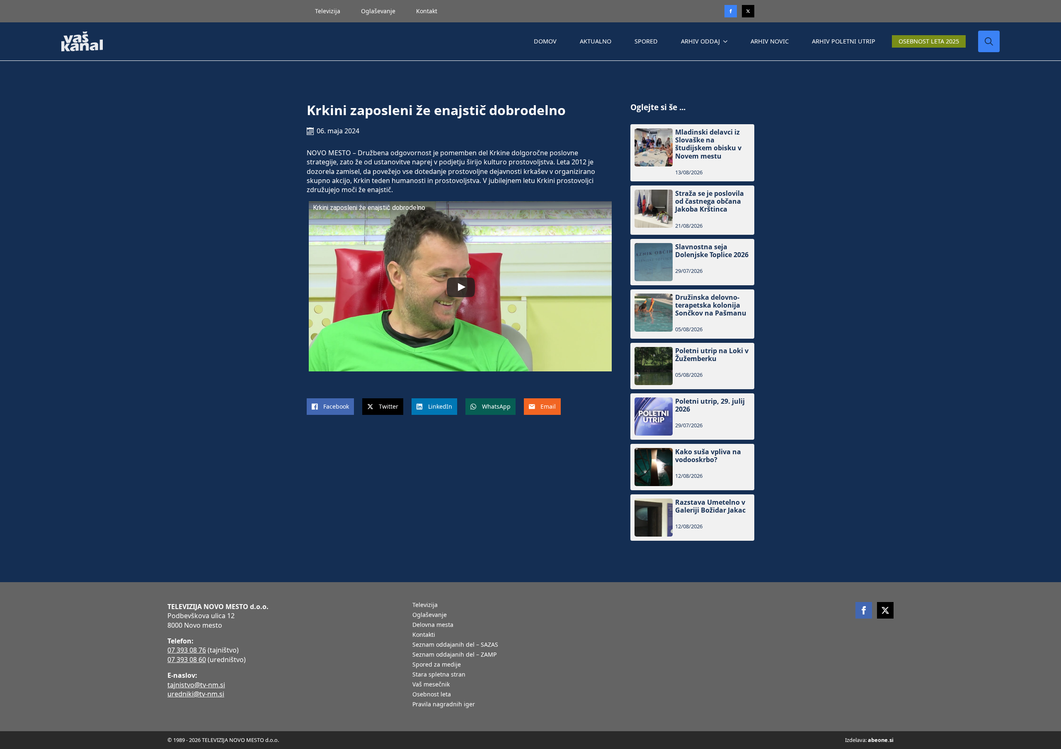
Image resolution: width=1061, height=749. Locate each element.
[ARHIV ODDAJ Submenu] (727, 41)
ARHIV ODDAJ (700, 41)
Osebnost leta (431, 694)
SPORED (646, 41)
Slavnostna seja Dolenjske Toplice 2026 (712, 251)
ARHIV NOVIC (770, 41)
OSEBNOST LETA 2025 (929, 41)
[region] (108, 684)
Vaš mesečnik (431, 685)
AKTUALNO (595, 41)
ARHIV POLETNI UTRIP (843, 41)
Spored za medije (436, 665)
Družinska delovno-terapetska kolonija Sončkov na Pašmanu (710, 306)
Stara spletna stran (438, 675)
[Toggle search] (989, 41)
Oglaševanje (378, 11)
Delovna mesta (432, 625)
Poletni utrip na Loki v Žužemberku (712, 355)
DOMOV (545, 41)
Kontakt (426, 11)
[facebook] (863, 610)
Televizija (327, 11)
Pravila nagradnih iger (443, 704)
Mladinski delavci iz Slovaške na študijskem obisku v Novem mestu (708, 144)
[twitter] (748, 11)
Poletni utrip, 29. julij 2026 (710, 405)
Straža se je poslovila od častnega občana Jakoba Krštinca (709, 202)
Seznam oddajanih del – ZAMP (454, 655)
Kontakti (423, 635)
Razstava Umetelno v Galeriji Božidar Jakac (710, 506)
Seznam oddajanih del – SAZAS (455, 645)
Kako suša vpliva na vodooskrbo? (708, 456)
